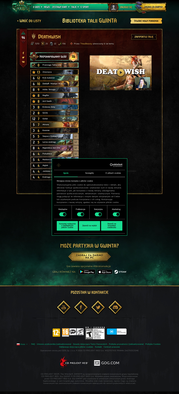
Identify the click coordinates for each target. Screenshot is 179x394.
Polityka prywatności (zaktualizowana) (126, 344)
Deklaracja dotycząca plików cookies (76, 347)
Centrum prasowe (112, 347)
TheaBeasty (86, 44)
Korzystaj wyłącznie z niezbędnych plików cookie (67, 225)
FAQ (33, 344)
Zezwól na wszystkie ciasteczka (111, 225)
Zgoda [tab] (66, 173)
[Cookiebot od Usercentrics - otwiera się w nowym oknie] (111, 165)
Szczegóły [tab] (89, 173)
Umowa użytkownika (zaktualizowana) (54, 344)
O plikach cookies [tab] (113, 173)
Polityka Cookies (153, 344)
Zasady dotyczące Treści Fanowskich (90, 344)
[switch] (80, 214)
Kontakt (98, 347)
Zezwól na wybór (89, 226)
